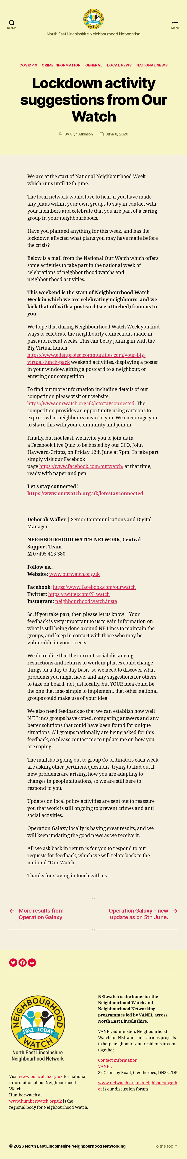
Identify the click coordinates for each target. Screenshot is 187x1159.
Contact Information (118, 1060)
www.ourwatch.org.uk (74, 574)
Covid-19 (28, 65)
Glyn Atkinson (81, 134)
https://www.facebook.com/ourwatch (94, 587)
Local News (119, 65)
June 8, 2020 (117, 134)
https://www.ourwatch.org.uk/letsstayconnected (81, 404)
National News (152, 65)
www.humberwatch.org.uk (35, 1101)
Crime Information (61, 65)
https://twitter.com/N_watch (79, 594)
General (94, 65)
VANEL (105, 1066)
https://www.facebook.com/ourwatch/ (81, 466)
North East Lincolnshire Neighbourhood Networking (75, 1146)
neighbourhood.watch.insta (86, 601)
